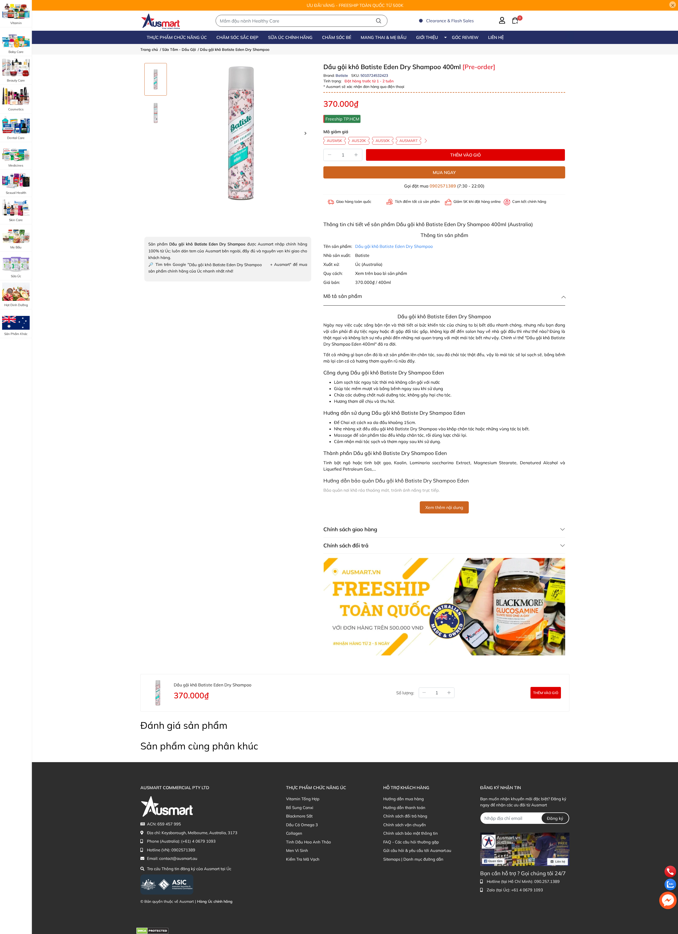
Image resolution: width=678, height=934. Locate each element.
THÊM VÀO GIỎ (465, 155)
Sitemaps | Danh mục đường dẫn (413, 859)
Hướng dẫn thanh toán (404, 807)
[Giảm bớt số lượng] (424, 692)
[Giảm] (329, 155)
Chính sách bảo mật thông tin (410, 833)
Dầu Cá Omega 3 (302, 824)
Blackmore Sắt (299, 816)
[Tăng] (356, 155)
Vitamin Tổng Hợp (302, 798)
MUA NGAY (444, 172)
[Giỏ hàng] (512, 20)
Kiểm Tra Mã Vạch (302, 859)
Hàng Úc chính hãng (215, 901)
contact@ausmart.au (178, 858)
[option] (155, 79)
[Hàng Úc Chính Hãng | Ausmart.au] (160, 21)
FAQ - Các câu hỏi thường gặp (411, 841)
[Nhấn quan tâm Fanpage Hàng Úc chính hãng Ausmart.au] (524, 848)
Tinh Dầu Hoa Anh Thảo (308, 841)
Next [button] (305, 133)
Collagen (294, 833)
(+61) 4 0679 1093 (198, 841)
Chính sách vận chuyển (404, 824)
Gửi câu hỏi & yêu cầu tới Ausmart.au (417, 850)
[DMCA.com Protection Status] (152, 930)
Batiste (342, 75)
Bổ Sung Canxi (299, 807)
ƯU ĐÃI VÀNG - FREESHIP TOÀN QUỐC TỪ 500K (355, 5)
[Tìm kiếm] (378, 21)
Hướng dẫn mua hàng (403, 798)
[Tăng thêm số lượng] (449, 692)
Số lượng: (405, 692)
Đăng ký (555, 818)
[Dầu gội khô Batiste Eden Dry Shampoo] (241, 133)
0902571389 (443, 186)
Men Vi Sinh (297, 850)
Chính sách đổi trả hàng (405, 816)
